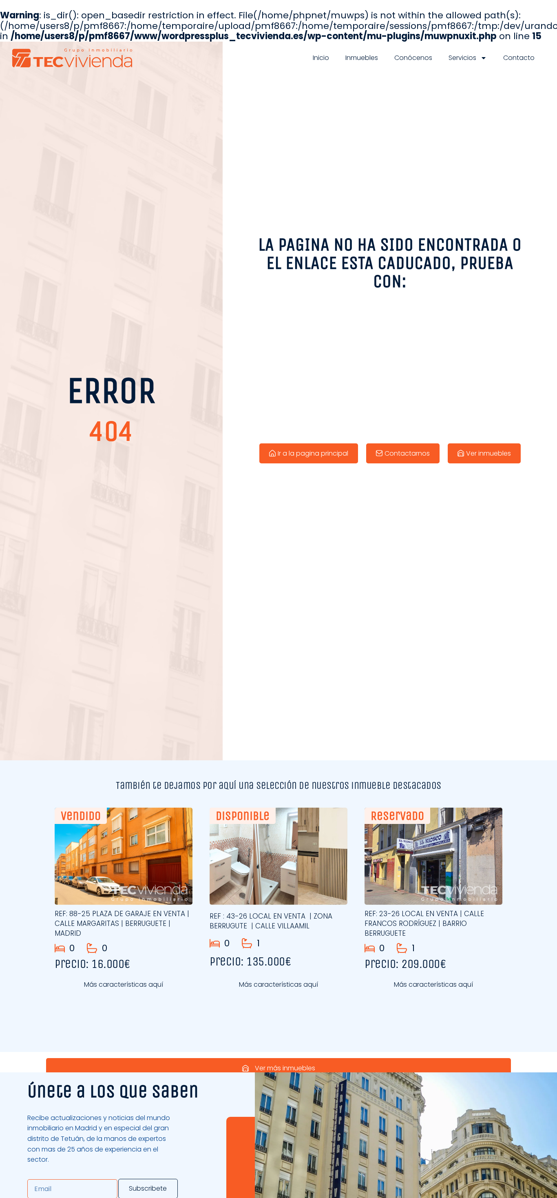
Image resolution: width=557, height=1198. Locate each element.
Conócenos (413, 57)
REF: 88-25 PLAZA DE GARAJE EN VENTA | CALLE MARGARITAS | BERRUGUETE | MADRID (123, 923)
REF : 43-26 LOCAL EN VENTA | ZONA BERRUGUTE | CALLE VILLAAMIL (271, 921)
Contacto (519, 57)
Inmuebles (361, 57)
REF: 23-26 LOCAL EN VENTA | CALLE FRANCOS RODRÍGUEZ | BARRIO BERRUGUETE (424, 923)
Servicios (462, 57)
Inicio (321, 57)
